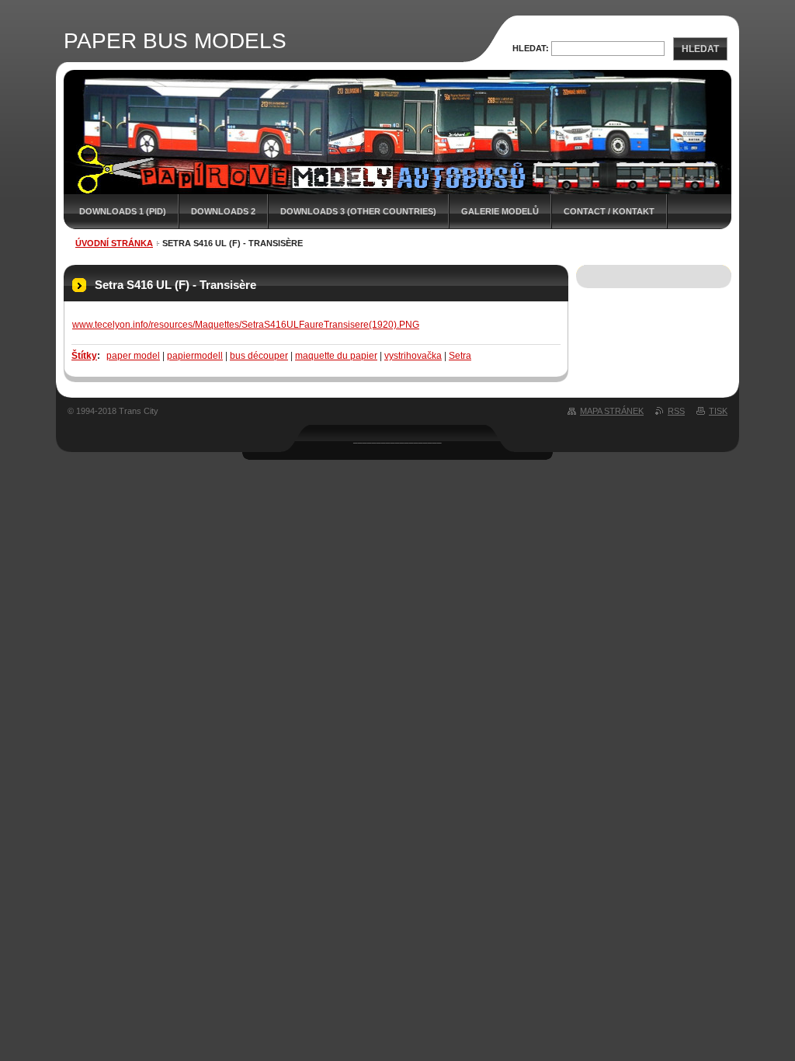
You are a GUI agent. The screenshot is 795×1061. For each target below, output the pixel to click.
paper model (133, 355)
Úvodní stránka (114, 243)
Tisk (718, 411)
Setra (460, 355)
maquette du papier (336, 355)
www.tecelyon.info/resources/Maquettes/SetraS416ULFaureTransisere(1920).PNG (245, 324)
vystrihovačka (413, 355)
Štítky (84, 355)
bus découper (259, 355)
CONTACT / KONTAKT (609, 211)
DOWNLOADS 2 (223, 211)
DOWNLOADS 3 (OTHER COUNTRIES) (358, 211)
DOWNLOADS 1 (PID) (122, 211)
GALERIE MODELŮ (500, 211)
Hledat (700, 48)
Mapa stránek (612, 411)
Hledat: (530, 48)
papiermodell (195, 355)
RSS (676, 411)
